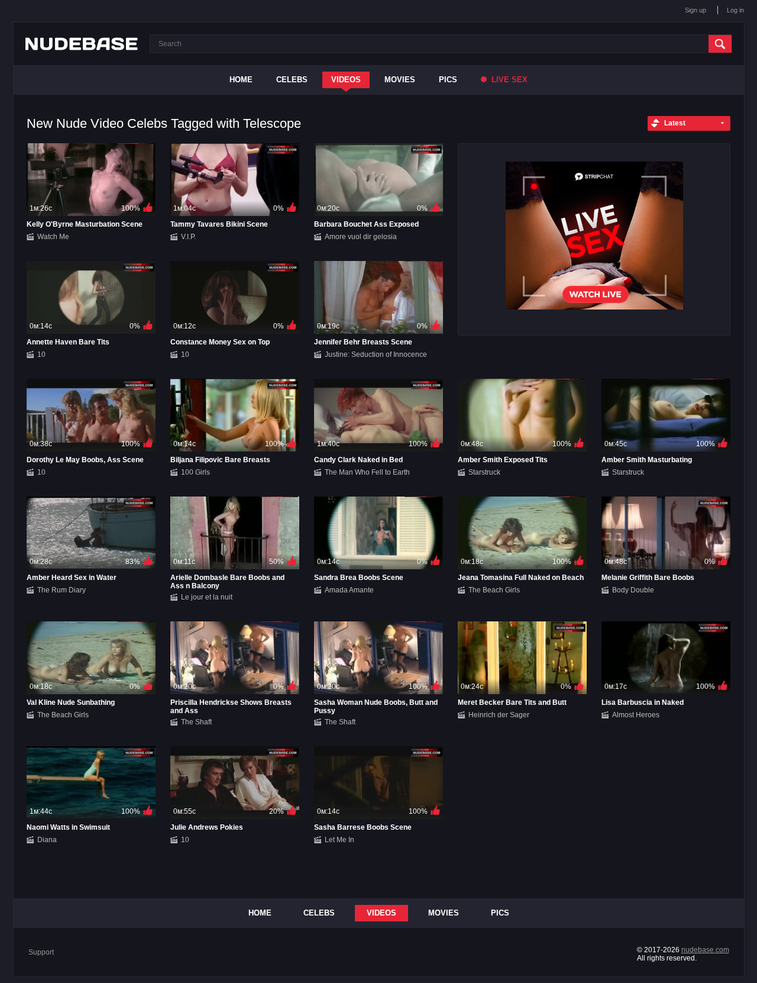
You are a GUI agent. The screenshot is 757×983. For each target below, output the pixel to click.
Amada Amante (349, 590)
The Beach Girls (494, 590)
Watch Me (53, 237)
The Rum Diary (61, 590)
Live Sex (508, 79)
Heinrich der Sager (498, 715)
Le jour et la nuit (206, 597)
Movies (399, 79)
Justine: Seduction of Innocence (376, 354)
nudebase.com (705, 950)
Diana (47, 840)
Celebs (292, 79)
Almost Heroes (635, 715)
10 (41, 354)
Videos (346, 79)
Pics (448, 79)
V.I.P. (188, 237)
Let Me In (339, 840)
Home (241, 79)
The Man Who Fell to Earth (367, 472)
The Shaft (196, 722)
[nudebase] (81, 43)
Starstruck (484, 472)
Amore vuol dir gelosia (361, 237)
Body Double (633, 590)
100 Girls (195, 472)
